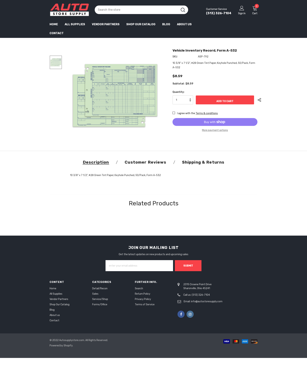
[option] (115, 95)
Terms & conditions (207, 113)
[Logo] (69, 9)
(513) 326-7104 (218, 13)
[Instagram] (190, 314)
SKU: (175, 56)
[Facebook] (181, 314)
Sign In (242, 13)
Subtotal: (178, 83)
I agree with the (186, 113)
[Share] (262, 99)
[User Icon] (241, 8)
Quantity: (178, 92)
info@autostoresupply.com (206, 301)
